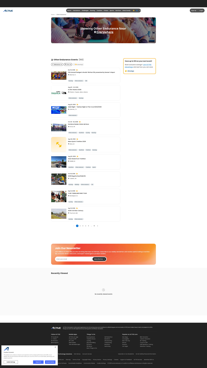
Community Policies (89, 363)
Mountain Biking (91, 342)
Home (52, 14)
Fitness (106, 10)
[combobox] (57, 64)
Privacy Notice (97, 359)
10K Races (89, 346)
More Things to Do (92, 348)
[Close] (55, 347)
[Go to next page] (97, 226)
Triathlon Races (91, 339)
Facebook (55, 337)
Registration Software (60, 363)
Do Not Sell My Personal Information (146, 354)
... (91, 226)
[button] (68, 64)
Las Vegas (125, 346)
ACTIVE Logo (54, 327)
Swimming (107, 346)
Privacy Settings (107, 359)
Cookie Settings (11, 362)
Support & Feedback (126, 359)
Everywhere (104, 32)
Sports (112, 10)
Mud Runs (107, 344)
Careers (116, 359)
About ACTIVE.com (58, 359)
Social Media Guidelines (75, 363)
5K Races (89, 344)
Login (201, 10)
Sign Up (193, 10)
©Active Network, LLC (115, 363)
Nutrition (118, 10)
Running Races (91, 337)
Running (92, 10)
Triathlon (99, 10)
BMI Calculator (144, 337)
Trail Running (108, 342)
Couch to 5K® (72, 339)
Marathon (107, 339)
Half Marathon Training (146, 344)
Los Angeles (125, 339)
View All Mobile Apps (74, 344)
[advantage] (133, 10)
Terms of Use (76, 359)
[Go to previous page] (74, 226)
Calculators (76, 10)
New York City (126, 341)
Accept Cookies (50, 362)
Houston (124, 344)
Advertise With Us (149, 359)
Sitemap (68, 359)
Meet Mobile (72, 342)
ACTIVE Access (138, 359)
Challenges (85, 10)
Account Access (87, 354)
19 (94, 226)
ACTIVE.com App (73, 337)
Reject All (38, 362)
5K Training (143, 341)
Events (69, 10)
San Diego (125, 337)
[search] (140, 10)
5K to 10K (71, 341)
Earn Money (77, 354)
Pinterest (55, 341)
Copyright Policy (86, 359)
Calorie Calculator (145, 339)
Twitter (55, 339)
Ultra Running (108, 341)
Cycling (89, 341)
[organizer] (137, 10)
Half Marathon (108, 337)
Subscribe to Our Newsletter (126, 354)
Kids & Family (126, 10)
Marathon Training (145, 346)
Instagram (56, 342)
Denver (124, 342)
